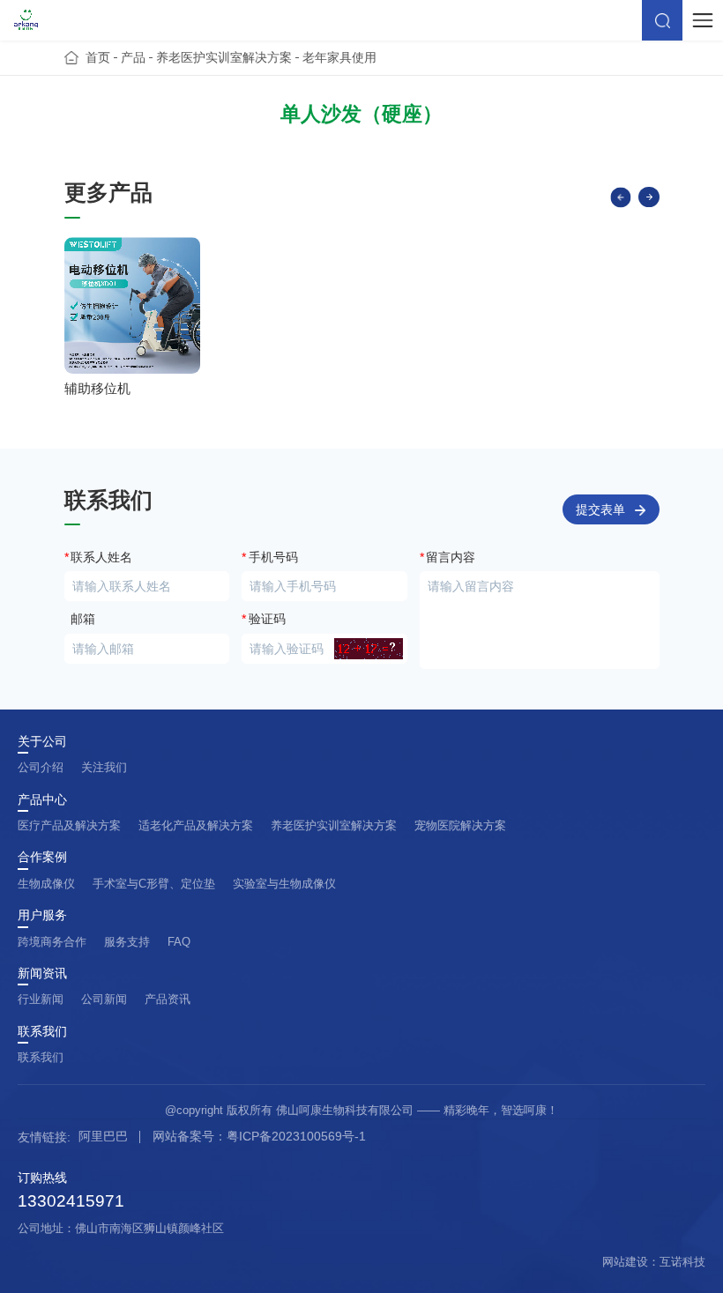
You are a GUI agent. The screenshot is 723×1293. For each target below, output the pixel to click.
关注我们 (104, 767)
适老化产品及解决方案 (195, 825)
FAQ (179, 941)
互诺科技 (682, 1261)
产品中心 (42, 800)
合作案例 (42, 857)
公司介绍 (40, 767)
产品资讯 (167, 999)
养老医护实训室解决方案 (224, 57)
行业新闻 (40, 999)
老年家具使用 (339, 57)
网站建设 (625, 1261)
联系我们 (42, 1032)
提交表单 (600, 509)
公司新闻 (104, 999)
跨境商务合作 (52, 941)
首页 (98, 57)
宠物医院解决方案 (460, 825)
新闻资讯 (42, 974)
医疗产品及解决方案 (69, 825)
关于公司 (42, 742)
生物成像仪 (46, 883)
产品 (133, 57)
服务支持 (127, 941)
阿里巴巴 (103, 1136)
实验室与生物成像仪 (284, 883)
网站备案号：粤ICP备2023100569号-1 (259, 1136)
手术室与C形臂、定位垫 (154, 883)
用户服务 (42, 916)
